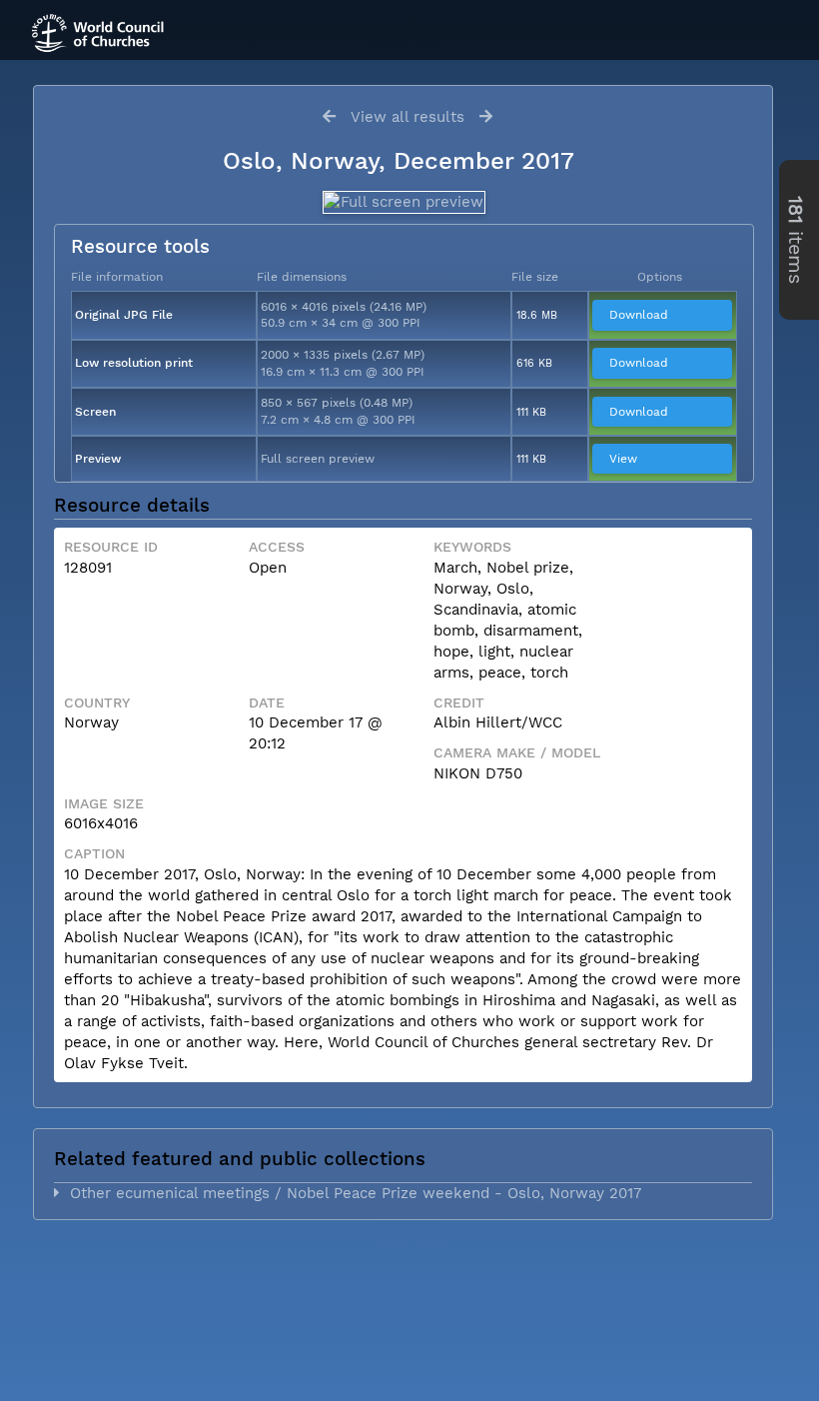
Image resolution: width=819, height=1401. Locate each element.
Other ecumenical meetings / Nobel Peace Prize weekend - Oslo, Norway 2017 (350, 1193)
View (623, 459)
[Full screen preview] (403, 202)
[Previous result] (329, 116)
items (795, 240)
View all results (407, 117)
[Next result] (485, 116)
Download (638, 315)
